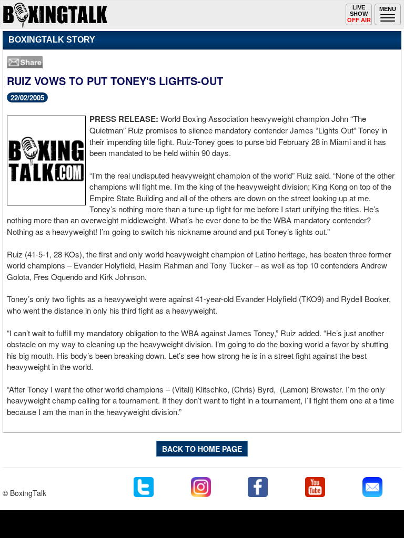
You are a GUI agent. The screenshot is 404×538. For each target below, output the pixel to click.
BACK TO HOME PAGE (202, 448)
